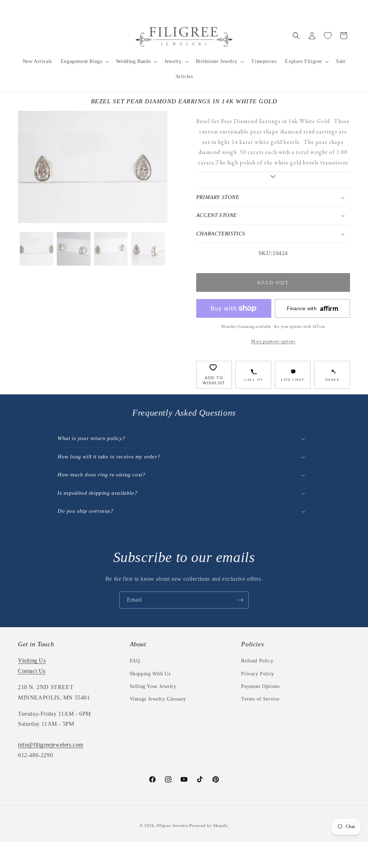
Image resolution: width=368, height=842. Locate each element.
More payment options (273, 341)
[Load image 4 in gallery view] (148, 249)
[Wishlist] (328, 36)
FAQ (135, 661)
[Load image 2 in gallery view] (73, 249)
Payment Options (260, 686)
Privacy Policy (257, 673)
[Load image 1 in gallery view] (36, 249)
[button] (84, 61)
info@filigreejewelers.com (50, 745)
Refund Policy (257, 661)
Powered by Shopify (208, 825)
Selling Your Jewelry (153, 686)
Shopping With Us (150, 673)
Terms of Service (260, 699)
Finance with (313, 308)
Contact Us (32, 671)
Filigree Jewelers (172, 825)
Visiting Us (32, 660)
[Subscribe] (240, 600)
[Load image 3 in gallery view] (111, 249)
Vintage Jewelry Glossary (158, 699)
